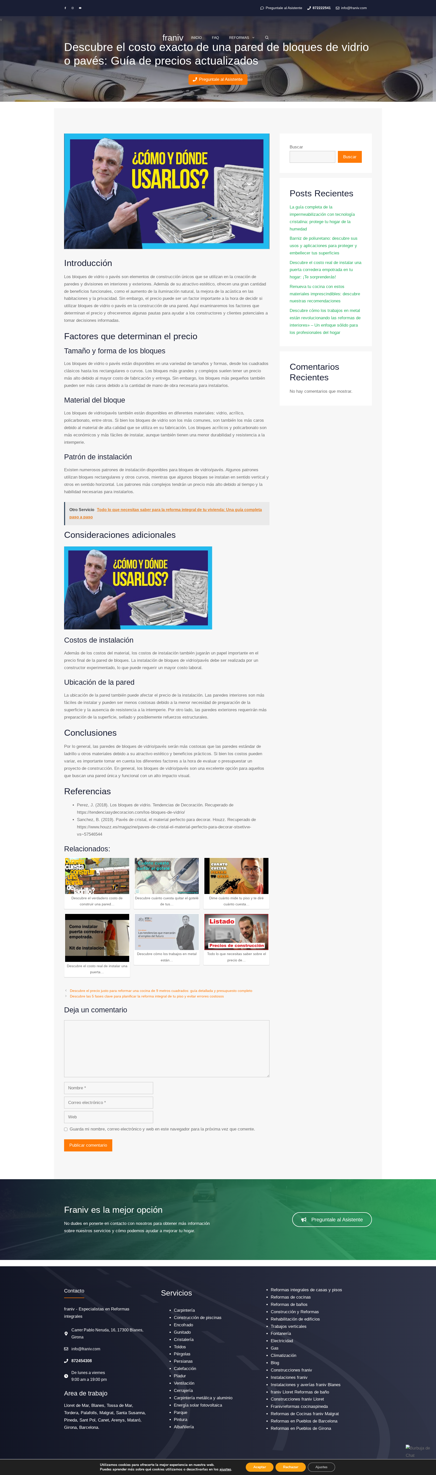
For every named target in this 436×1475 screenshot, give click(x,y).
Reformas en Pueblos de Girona (301, 1428)
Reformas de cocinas (291, 1297)
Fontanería (281, 1333)
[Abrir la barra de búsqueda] (267, 37)
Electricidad (282, 1340)
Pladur (180, 1376)
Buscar (296, 147)
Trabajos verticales (289, 1326)
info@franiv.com (85, 1349)
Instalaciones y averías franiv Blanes (306, 1384)
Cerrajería (183, 1390)
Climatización (283, 1355)
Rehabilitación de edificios (295, 1319)
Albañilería (184, 1427)
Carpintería (184, 1310)
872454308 (81, 1361)
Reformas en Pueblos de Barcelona (304, 1421)
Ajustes (321, 1467)
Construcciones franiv (291, 1370)
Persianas (183, 1361)
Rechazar (290, 1467)
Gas (275, 1348)
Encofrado (183, 1325)
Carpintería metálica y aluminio (203, 1397)
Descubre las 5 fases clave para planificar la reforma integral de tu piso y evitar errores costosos (147, 996)
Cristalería (184, 1339)
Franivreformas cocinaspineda (299, 1406)
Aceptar (259, 1467)
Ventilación (184, 1383)
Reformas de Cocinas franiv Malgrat (305, 1413)
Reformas (239, 38)
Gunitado (182, 1332)
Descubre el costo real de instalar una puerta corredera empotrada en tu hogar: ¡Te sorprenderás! (325, 270)
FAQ (215, 38)
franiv (172, 37)
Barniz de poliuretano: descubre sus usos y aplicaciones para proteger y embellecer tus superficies (324, 245)
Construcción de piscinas (198, 1317)
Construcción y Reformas (295, 1311)
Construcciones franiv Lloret (297, 1399)
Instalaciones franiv (289, 1377)
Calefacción (185, 1368)
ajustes (225, 1469)
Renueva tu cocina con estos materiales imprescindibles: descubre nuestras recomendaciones (325, 294)
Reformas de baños (289, 1304)
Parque (180, 1412)
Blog (275, 1362)
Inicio (196, 38)
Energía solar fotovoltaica (198, 1405)
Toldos (180, 1347)
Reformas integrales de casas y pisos (306, 1289)
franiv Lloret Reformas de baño (300, 1392)
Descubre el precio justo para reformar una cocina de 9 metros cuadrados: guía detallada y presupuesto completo (161, 991)
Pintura (180, 1419)
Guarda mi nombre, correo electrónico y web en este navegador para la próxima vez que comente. (162, 1129)
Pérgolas (182, 1354)
